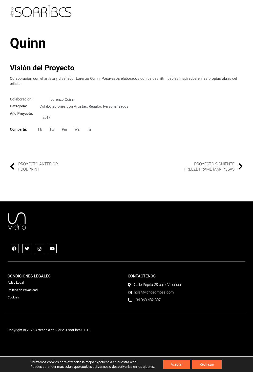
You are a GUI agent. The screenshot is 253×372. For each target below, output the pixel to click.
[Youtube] (52, 248)
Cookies (13, 297)
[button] (239, 11)
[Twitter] (26, 248)
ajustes (148, 367)
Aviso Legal (16, 282)
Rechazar (207, 364)
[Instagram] (39, 248)
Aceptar (177, 364)
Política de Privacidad (23, 290)
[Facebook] (14, 248)
